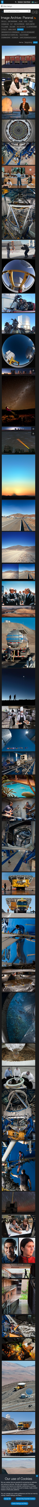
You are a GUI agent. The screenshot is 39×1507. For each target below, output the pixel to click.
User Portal (27, 2)
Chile (30, 21)
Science (20, 2)
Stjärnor (15, 37)
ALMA (20, 21)
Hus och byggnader (27, 32)
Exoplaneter (30, 24)
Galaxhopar (21, 27)
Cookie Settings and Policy (19, 1503)
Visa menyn (7, 6)
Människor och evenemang (10, 32)
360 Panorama (12, 21)
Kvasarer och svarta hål (10, 35)
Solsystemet (24, 35)
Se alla (4, 21)
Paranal (20, 29)
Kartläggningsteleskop (28, 37)
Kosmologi (5, 24)
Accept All (7, 1498)
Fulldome (5, 27)
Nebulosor (12, 29)
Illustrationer (32, 27)
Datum (35, 42)
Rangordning (28, 42)
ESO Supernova (19, 24)
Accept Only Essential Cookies (26, 1498)
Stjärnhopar (6, 37)
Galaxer (12, 27)
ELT (11, 24)
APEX (25, 21)
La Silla (4, 29)
